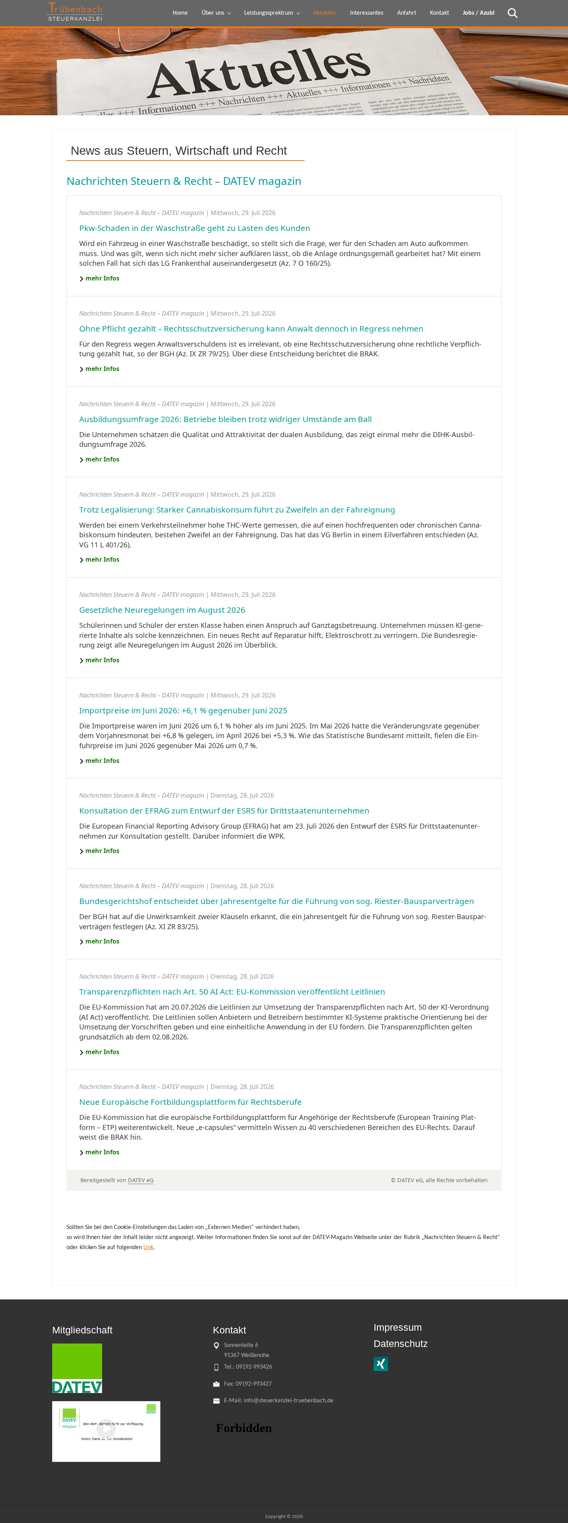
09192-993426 (253, 1367)
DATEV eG (140, 1180)
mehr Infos (102, 278)
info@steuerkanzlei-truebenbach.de (288, 1401)
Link (148, 1247)
